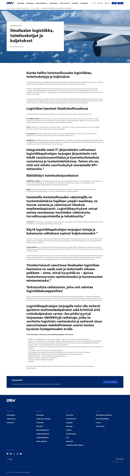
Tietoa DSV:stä (65, 3)
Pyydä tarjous (11, 419)
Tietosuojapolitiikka (102, 419)
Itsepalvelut (84, 3)
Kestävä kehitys (71, 434)
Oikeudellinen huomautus (104, 415)
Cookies (98, 422)
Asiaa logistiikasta (41, 3)
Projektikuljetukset (42, 434)
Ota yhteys (69, 415)
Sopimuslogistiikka (42, 437)
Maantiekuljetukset (42, 430)
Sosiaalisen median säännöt (74, 445)
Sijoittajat (69, 426)
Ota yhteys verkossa (110, 382)
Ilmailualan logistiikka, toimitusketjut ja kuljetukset (57, 8)
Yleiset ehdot (100, 426)
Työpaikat (75, 3)
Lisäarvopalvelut (41, 441)
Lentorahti (39, 422)
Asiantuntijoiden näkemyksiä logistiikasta (18, 8)
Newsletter (69, 441)
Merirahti (39, 426)
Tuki (67, 437)
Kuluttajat (20, 3)
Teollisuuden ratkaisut (43, 419)
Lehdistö (69, 430)
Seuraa (120, 3)
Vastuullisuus (53, 3)
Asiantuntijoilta (35, 8)
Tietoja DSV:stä (71, 419)
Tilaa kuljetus (11, 415)
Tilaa (114, 3)
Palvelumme (30, 3)
